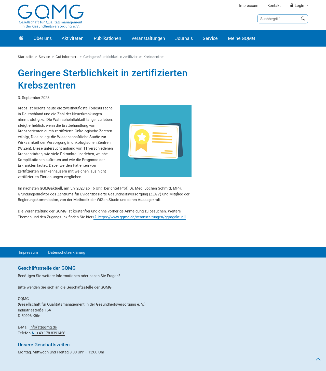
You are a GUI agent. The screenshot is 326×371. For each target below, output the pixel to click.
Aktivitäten (73, 38)
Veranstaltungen (148, 38)
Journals (184, 38)
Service (210, 38)
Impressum (248, 5)
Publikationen (107, 38)
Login (299, 5)
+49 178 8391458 (50, 333)
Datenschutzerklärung (66, 252)
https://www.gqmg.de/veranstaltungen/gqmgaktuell (142, 217)
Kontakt (274, 5)
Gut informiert (67, 57)
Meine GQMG (241, 38)
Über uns (43, 38)
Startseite (25, 57)
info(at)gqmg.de (43, 327)
